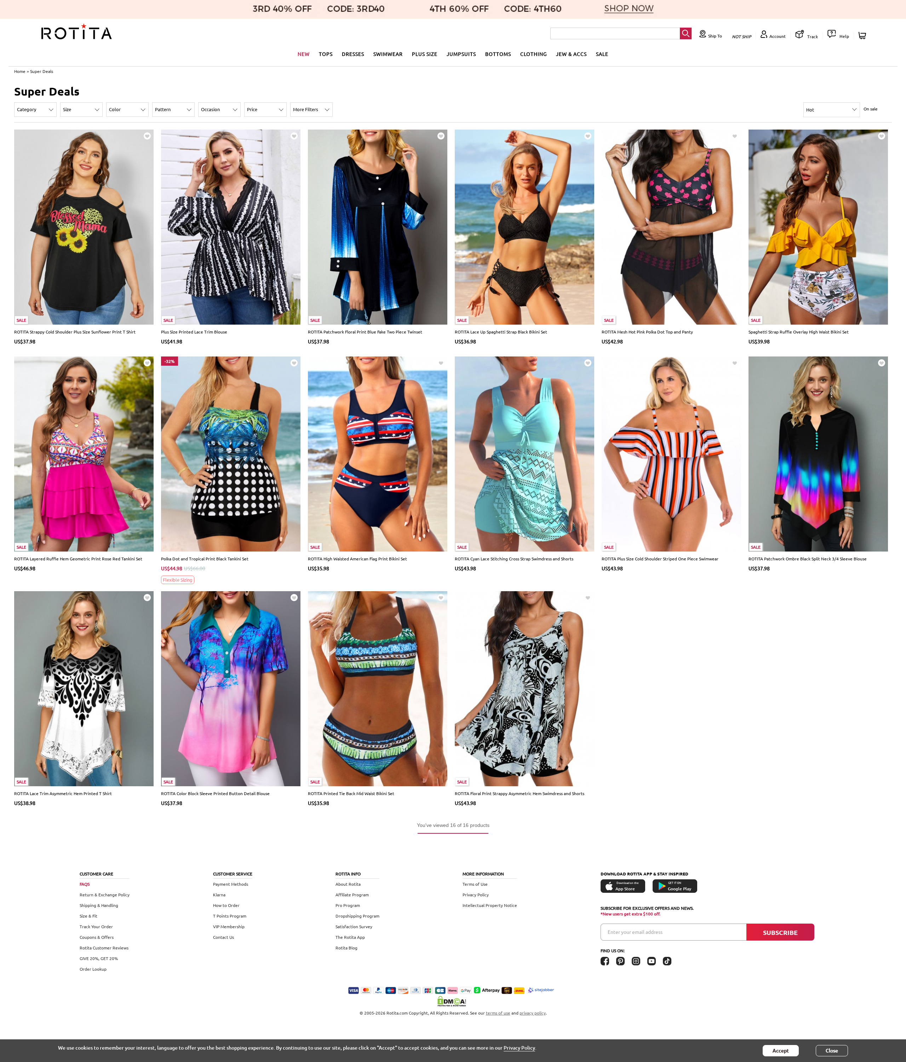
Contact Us (223, 937)
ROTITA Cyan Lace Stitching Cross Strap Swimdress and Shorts (514, 558)
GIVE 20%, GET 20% (99, 958)
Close (832, 1050)
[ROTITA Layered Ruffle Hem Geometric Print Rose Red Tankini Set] (84, 453)
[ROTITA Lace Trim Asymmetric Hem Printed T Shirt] (84, 688)
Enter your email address (635, 932)
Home (19, 71)
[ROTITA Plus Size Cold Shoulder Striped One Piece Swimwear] (671, 453)
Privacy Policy (476, 894)
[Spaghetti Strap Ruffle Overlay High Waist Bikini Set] (818, 226)
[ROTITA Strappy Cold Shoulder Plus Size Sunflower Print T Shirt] (84, 226)
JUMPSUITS (461, 54)
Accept (781, 1050)
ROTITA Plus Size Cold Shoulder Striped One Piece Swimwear (660, 558)
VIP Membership (229, 926)
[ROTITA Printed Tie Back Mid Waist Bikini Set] (378, 688)
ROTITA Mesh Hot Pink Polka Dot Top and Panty (647, 332)
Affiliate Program (352, 894)
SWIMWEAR (388, 54)
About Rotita (348, 884)
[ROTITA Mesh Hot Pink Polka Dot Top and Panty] (671, 226)
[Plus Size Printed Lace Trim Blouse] (231, 226)
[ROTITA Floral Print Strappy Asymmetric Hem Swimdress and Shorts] (525, 688)
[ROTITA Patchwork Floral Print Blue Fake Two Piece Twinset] (378, 226)
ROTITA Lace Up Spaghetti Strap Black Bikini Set (501, 332)
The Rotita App (350, 937)
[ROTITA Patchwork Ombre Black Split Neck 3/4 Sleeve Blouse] (818, 453)
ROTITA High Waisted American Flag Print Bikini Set (357, 558)
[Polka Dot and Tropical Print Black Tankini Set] (231, 453)
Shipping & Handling (99, 905)
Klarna (219, 894)
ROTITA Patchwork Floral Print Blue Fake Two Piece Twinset (365, 332)
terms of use (498, 1013)
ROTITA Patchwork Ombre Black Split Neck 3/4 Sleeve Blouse (808, 558)
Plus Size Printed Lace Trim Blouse (194, 332)
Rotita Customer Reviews (104, 947)
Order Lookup (93, 969)
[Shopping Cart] (863, 35)
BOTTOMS (498, 54)
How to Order (226, 905)
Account (777, 36)
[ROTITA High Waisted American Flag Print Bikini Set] (378, 453)
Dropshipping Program (357, 916)
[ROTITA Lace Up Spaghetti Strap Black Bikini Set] (525, 226)
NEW (304, 54)
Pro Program (348, 905)
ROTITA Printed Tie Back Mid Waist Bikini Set (351, 793)
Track (812, 36)
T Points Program (229, 916)
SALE (602, 54)
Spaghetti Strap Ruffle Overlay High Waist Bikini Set (799, 332)
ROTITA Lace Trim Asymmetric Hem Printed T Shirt (63, 793)
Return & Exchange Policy (105, 894)
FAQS (85, 884)
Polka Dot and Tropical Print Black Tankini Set (204, 558)
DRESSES (353, 54)
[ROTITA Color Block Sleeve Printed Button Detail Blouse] (231, 688)
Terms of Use (475, 884)
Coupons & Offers (97, 937)
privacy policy (533, 1013)
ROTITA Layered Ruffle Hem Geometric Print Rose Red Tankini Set (78, 558)
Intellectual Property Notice (490, 905)
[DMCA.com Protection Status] (453, 1001)
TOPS (326, 54)
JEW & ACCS (571, 54)
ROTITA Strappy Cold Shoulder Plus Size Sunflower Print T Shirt (75, 332)
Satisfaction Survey (354, 926)
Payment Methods (230, 884)
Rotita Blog (346, 947)
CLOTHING (533, 54)
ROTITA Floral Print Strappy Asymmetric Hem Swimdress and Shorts (519, 793)
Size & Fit (88, 916)
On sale (871, 109)
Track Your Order (96, 926)
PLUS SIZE (424, 54)
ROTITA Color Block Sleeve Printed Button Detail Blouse (215, 793)
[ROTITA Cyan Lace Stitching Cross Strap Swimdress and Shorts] (525, 453)
